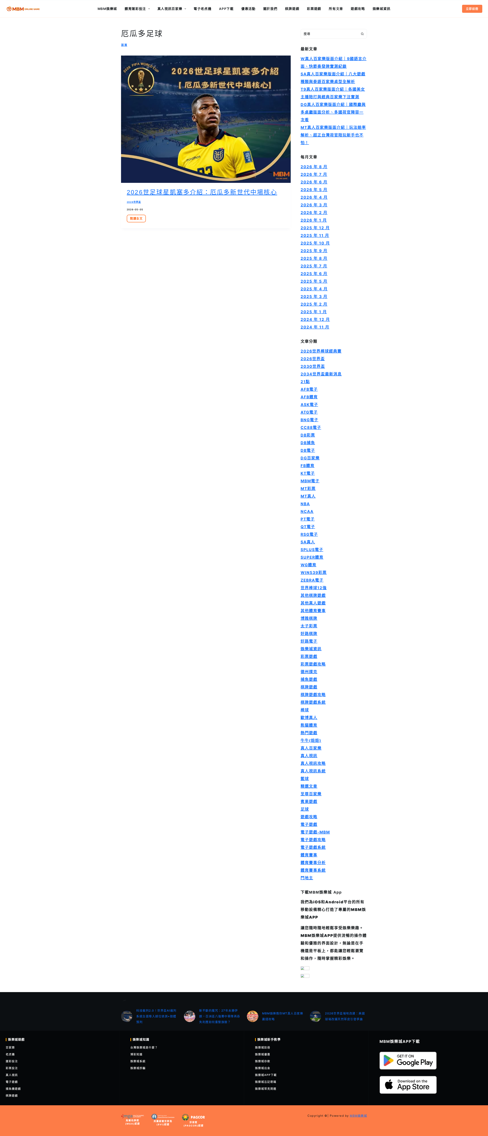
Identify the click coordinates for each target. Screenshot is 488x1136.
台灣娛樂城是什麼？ (144, 1047)
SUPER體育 (312, 557)
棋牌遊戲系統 (313, 702)
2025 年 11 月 (315, 235)
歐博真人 (309, 717)
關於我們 (270, 9)
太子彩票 (309, 626)
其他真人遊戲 (313, 603)
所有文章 (336, 9)
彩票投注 (12, 1068)
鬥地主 (307, 878)
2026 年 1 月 (314, 220)
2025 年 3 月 (314, 296)
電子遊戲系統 (313, 847)
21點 (305, 381)
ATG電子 (309, 412)
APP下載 (226, 9)
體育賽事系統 (313, 870)
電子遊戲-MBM (315, 832)
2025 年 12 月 (315, 228)
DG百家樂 (310, 458)
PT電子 (308, 519)
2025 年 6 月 (314, 273)
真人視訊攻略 (313, 763)
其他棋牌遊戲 (313, 595)
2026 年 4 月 (314, 197)
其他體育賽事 (313, 610)
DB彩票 (308, 435)
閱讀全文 (137, 219)
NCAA (307, 511)
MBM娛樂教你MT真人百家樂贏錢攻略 (282, 1016)
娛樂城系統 (138, 1061)
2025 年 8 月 (314, 258)
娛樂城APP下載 (266, 1074)
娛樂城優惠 (262, 1054)
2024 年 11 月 (315, 327)
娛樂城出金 (262, 1068)
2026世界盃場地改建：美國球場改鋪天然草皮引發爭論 (345, 1016)
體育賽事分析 (313, 862)
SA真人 (308, 542)
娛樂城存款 (262, 1061)
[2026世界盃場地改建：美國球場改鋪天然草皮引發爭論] (315, 1016)
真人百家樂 (311, 748)
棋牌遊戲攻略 (313, 694)
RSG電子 (309, 534)
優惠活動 (248, 9)
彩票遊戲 (314, 9)
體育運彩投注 (135, 9)
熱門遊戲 (309, 733)
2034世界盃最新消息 (321, 374)
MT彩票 (308, 488)
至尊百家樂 (311, 794)
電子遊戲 (309, 824)
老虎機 (10, 1054)
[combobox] (329, 34)
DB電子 (308, 450)
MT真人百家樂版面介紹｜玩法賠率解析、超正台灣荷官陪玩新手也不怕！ (333, 135)
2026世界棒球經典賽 (321, 351)
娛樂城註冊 (262, 1047)
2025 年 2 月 (314, 304)
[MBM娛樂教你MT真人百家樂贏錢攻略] (252, 1016)
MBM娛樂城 (107, 9)
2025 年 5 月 (314, 281)
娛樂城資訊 (382, 9)
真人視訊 (309, 756)
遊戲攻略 (358, 9)
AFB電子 (309, 389)
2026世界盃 (134, 202)
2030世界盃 (313, 366)
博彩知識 (136, 1054)
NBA (305, 504)
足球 (305, 809)
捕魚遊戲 (309, 679)
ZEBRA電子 (312, 580)
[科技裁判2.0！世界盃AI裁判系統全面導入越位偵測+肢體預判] (126, 1016)
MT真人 (308, 496)
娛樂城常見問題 (265, 1088)
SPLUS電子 (312, 549)
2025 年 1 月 (314, 312)
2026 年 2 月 (314, 212)
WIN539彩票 (314, 572)
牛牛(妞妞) (311, 740)
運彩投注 (12, 1061)
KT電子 (308, 473)
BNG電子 (309, 420)
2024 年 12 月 (315, 319)
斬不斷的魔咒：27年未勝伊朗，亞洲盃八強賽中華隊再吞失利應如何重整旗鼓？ (219, 1016)
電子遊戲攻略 (313, 839)
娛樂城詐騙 (138, 1068)
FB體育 (308, 465)
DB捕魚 (308, 443)
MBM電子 (310, 481)
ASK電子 (309, 404)
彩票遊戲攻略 (313, 664)
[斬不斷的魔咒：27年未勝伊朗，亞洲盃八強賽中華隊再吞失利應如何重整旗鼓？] (189, 1016)
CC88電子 (311, 427)
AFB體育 (309, 397)
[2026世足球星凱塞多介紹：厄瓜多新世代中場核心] (206, 119)
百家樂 (10, 1047)
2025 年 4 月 (314, 289)
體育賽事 (309, 855)
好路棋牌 (309, 633)
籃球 (305, 778)
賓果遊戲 (309, 801)
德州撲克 (309, 672)
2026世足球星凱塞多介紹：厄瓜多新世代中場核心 (202, 192)
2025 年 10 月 (315, 243)
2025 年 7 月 (314, 266)
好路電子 (309, 641)
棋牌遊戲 (292, 9)
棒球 (305, 710)
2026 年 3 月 (314, 205)
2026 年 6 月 (314, 182)
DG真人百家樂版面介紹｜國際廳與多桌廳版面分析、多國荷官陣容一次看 (333, 112)
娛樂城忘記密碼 (265, 1081)
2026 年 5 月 (314, 189)
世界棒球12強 (314, 588)
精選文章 (309, 786)
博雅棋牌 (309, 618)
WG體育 (308, 565)
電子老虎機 (203, 9)
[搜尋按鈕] (362, 33)
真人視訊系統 (313, 771)
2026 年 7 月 (314, 174)
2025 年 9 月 (314, 250)
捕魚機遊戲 (13, 1088)
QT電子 (308, 526)
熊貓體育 (309, 725)
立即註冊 (472, 8)
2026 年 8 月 (314, 167)
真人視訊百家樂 (169, 9)
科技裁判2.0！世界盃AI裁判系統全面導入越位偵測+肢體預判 (156, 1016)
